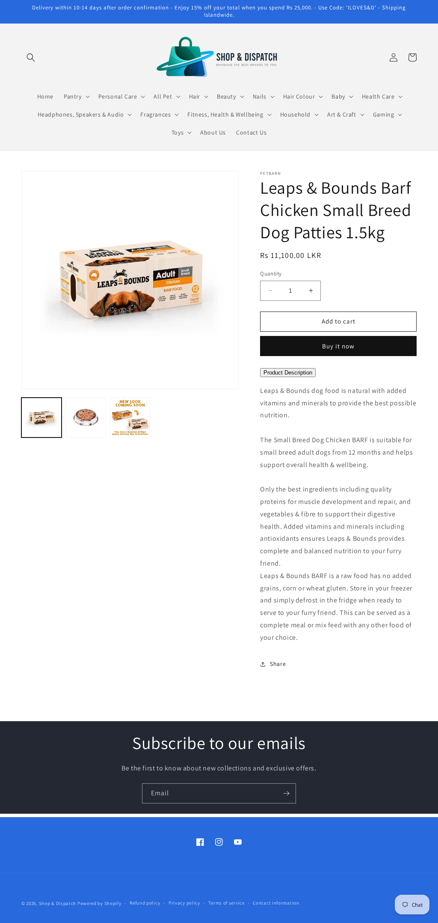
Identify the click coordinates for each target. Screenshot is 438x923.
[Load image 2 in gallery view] (86, 418)
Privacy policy (184, 903)
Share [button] (278, 664)
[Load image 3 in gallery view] (130, 418)
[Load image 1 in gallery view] (41, 418)
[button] (30, 57)
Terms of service (226, 903)
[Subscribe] (286, 793)
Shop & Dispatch (58, 903)
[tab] (338, 372)
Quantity (270, 273)
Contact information (276, 903)
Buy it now (338, 346)
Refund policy (145, 903)
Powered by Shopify (99, 903)
